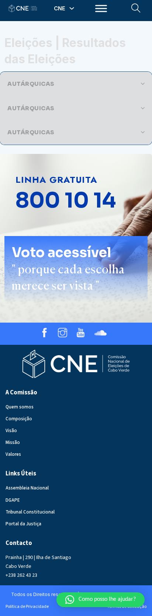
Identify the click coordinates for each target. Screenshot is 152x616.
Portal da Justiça (23, 524)
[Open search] (136, 8)
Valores (13, 454)
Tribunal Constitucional (30, 512)
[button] (76, 84)
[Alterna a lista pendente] (72, 8)
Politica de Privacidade (27, 606)
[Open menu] (101, 8)
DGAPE (13, 500)
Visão (11, 430)
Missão (13, 442)
